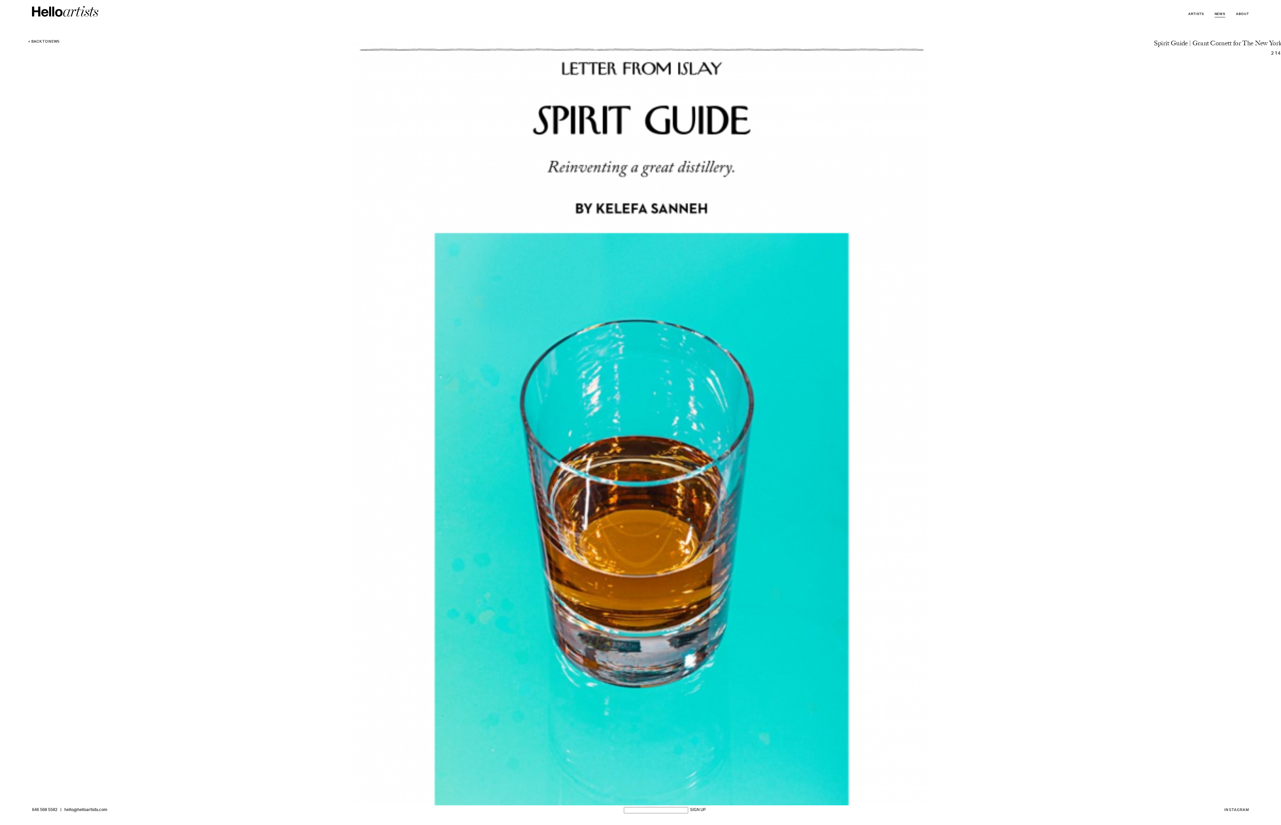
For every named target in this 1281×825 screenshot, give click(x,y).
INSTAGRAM (1236, 810)
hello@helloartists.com (85, 810)
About (1242, 14)
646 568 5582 (44, 810)
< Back (44, 42)
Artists (1196, 14)
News (1220, 14)
